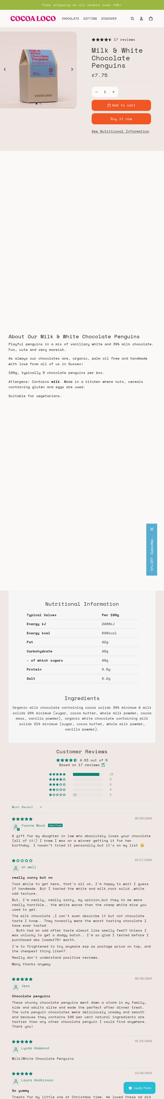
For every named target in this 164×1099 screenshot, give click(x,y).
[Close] (152, 529)
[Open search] (132, 18)
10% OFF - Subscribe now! (151, 553)
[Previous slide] (3, 70)
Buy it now (121, 118)
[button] (57, 774)
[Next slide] (73, 70)
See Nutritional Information (120, 131)
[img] (22, 819)
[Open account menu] (141, 18)
